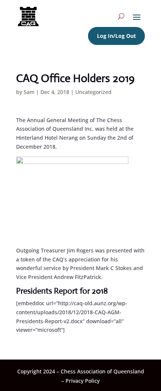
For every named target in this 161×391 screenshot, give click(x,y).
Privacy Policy (83, 380)
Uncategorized (93, 92)
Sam (29, 92)
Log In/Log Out (116, 35)
